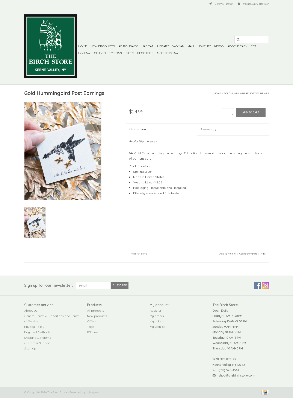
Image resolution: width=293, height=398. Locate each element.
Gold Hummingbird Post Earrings (246, 93)
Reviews (208, 129)
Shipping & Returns (37, 338)
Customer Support (37, 343)
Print (263, 253)
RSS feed (93, 332)
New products (97, 316)
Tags (90, 327)
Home (82, 46)
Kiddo (219, 46)
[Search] (236, 39)
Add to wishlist (227, 253)
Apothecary (237, 46)
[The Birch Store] (50, 46)
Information (137, 129)
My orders (157, 316)
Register (155, 311)
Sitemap (30, 348)
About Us (30, 311)
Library (163, 46)
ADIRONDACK (128, 46)
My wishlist (157, 327)
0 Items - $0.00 (223, 3)
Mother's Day (167, 53)
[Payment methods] (264, 392)
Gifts (129, 53)
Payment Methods (37, 332)
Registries (145, 53)
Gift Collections (108, 53)
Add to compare (248, 253)
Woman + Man (183, 46)
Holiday (84, 53)
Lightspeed (93, 392)
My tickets (157, 321)
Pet (253, 46)
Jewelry (204, 46)
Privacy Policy (34, 327)
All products (95, 311)
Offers (91, 321)
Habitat (148, 46)
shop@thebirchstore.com (237, 375)
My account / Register (255, 3)
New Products (103, 46)
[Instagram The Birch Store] (265, 285)
